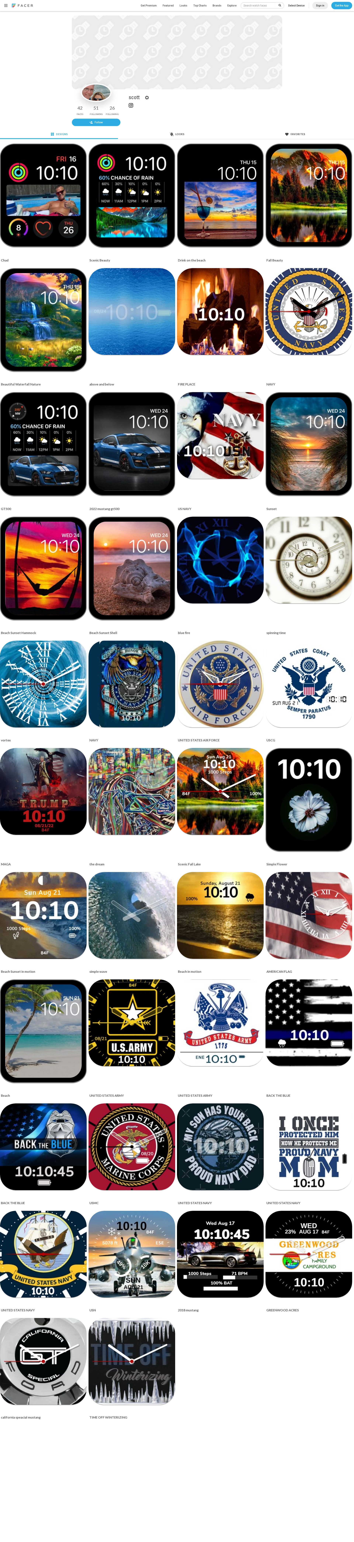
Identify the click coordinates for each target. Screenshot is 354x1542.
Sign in (320, 5)
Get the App (341, 5)
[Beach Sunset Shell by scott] (132, 568)
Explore (232, 5)
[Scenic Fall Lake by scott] (220, 791)
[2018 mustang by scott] (220, 1254)
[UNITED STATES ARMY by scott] (131, 1022)
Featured (168, 5)
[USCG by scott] (309, 684)
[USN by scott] (131, 1254)
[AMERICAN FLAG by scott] (309, 915)
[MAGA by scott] (43, 791)
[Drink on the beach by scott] (220, 195)
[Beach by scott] (43, 1031)
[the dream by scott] (131, 791)
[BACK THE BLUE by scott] (309, 1022)
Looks (183, 5)
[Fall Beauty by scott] (309, 195)
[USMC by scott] (131, 1146)
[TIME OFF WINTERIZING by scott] (131, 1361)
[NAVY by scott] (309, 311)
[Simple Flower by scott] (309, 799)
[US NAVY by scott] (220, 435)
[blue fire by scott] (220, 560)
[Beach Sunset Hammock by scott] (43, 568)
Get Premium (149, 5)
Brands (217, 5)
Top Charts (200, 5)
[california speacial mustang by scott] (43, 1361)
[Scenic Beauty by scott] (132, 195)
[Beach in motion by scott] (220, 915)
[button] (341, 5)
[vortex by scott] (43, 684)
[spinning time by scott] (309, 560)
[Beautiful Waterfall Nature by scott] (43, 319)
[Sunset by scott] (309, 444)
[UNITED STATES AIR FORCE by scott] (220, 684)
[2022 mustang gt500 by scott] (132, 444)
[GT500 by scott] (43, 444)
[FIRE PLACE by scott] (220, 311)
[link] (22, 5)
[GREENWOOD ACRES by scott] (309, 1254)
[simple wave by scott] (131, 915)
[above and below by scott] (131, 311)
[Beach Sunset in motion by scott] (43, 915)
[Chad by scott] (43, 195)
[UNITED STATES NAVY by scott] (220, 1146)
